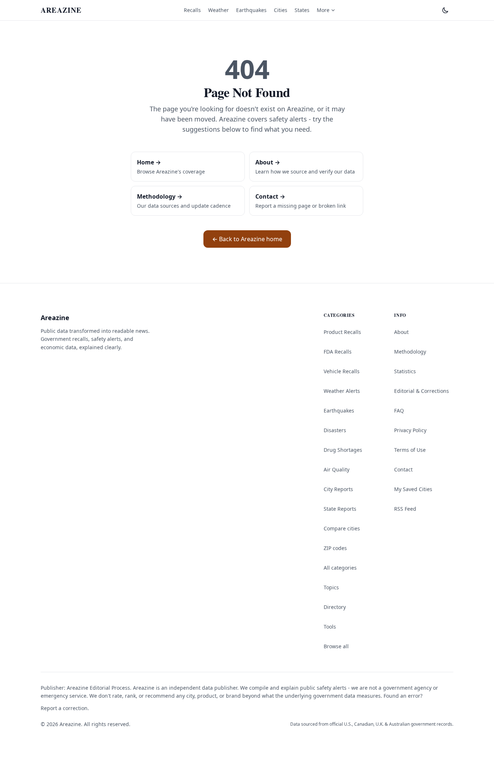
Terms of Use (410, 449)
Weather (218, 10)
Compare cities (342, 528)
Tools (330, 626)
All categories (340, 567)
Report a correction (64, 708)
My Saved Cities (413, 489)
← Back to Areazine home (247, 239)
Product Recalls (342, 331)
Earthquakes (251, 10)
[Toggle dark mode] (445, 10)
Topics (331, 587)
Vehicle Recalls (342, 371)
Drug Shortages (343, 449)
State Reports (340, 508)
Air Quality (336, 469)
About (401, 331)
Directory (335, 606)
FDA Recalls (338, 351)
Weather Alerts (342, 390)
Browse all (336, 646)
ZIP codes (335, 548)
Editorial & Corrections (421, 390)
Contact (403, 469)
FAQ (399, 410)
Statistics (405, 371)
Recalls (192, 10)
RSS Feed (405, 508)
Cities (280, 10)
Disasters (335, 430)
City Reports (338, 489)
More (323, 10)
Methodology (410, 351)
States (302, 10)
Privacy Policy (410, 430)
